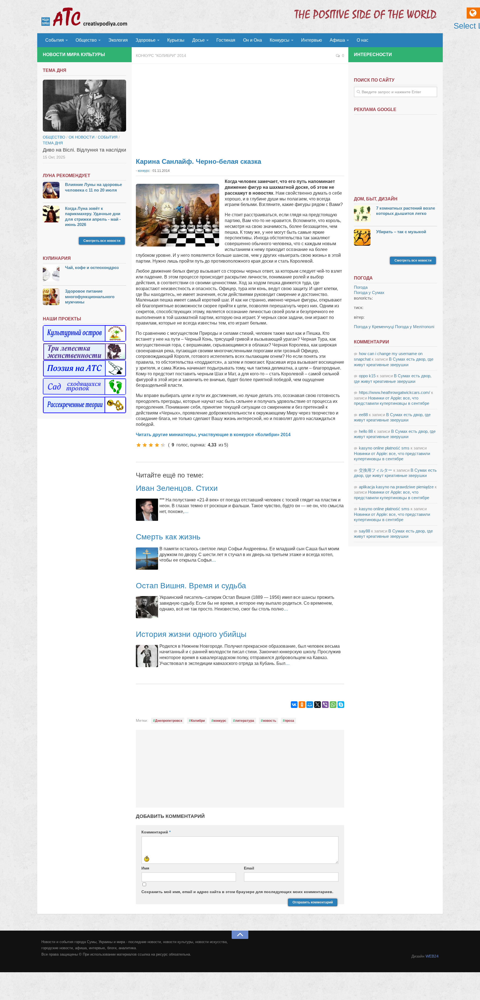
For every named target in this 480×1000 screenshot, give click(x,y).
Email (249, 868)
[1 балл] (138, 445)
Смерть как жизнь (168, 536)
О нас (362, 40)
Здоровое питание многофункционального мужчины (89, 296)
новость (269, 721)
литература (244, 721)
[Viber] (325, 704)
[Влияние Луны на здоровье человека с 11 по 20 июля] (51, 191)
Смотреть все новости (101, 241)
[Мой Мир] (309, 704)
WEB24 (432, 956)
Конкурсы (279, 40)
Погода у (369, 292)
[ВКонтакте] (294, 704)
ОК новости (81, 137)
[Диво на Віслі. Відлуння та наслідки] (84, 106)
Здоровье (146, 40)
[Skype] (341, 704)
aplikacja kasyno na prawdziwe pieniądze (396, 486)
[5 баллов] (163, 445)
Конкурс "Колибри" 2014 (161, 55)
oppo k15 (367, 375)
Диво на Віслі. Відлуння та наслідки (84, 150)
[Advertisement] (240, 108)
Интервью (311, 40)
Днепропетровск (168, 721)
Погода (361, 287)
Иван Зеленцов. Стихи (177, 488)
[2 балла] (145, 445)
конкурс (144, 171)
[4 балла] (157, 445)
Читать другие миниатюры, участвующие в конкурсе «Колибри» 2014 (213, 434)
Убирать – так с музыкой (401, 231)
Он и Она (252, 40)
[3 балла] (151, 445)
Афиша (337, 40)
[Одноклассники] (302, 704)
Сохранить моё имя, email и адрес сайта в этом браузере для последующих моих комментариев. (237, 892)
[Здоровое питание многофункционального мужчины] (51, 297)
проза (289, 721)
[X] (317, 704)
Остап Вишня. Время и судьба (191, 585)
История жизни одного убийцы (191, 634)
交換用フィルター (375, 470)
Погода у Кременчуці (374, 326)
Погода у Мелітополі (414, 326)
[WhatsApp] (333, 704)
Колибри (198, 721)
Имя (145, 868)
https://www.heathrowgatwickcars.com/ (394, 392)
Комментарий (156, 832)
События (54, 40)
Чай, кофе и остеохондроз (92, 267)
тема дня (53, 143)
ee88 (363, 414)
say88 (364, 531)
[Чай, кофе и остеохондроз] (51, 274)
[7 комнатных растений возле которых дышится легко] (362, 214)
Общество (86, 40)
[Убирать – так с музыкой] (362, 238)
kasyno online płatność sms (384, 448)
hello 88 (366, 431)
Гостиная (225, 40)
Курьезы (175, 40)
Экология (118, 40)
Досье (198, 40)
